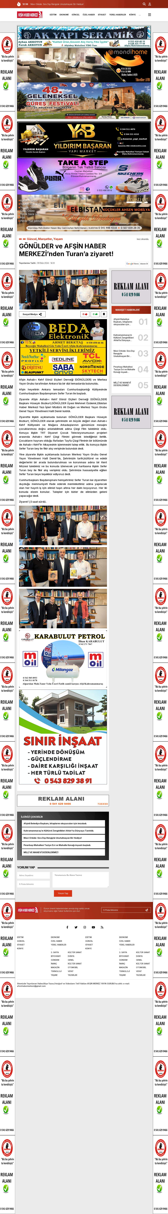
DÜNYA (71, 956)
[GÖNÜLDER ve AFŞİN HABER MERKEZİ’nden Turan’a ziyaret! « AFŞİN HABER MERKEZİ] (29, 14)
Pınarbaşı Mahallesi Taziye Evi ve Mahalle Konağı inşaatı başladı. (57, 845)
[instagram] (84, 927)
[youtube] (93, 927)
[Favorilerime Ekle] (104, 314)
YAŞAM (54, 975)
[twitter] (76, 927)
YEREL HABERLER (117, 15)
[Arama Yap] (143, 4)
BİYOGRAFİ (56, 956)
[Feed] (102, 927)
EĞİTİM (53, 15)
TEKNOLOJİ (56, 971)
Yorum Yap (63, 893)
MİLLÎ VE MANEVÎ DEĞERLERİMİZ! (41, 852)
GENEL (71, 960)
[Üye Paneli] (148, 4)
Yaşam (58, 239)
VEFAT (71, 971)
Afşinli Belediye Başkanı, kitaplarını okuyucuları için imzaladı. (55, 823)
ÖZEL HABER (89, 15)
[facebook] (67, 927)
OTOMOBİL (73, 967)
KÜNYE (132, 15)
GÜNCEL (76, 15)
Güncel (32, 239)
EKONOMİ (64, 15)
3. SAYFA (55, 952)
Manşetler (45, 239)
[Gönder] (148, 910)
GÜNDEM (55, 960)
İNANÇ (54, 963)
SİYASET (102, 15)
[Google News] (137, 263)
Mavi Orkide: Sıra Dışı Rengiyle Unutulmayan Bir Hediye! (53, 838)
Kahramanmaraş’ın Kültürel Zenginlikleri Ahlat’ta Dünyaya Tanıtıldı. (59, 830)
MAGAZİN (55, 967)
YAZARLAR (72, 975)
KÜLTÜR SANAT (75, 952)
